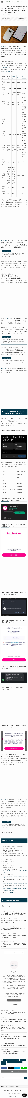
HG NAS (18, 1093)
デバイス (20, 1062)
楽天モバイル (4, 46)
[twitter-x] (13, 1004)
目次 (24, 1095)
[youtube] (17, 1004)
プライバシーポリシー (17, 1092)
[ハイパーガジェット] (14, 2)
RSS (15, 1093)
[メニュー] (2, 1)
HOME (5, 1090)
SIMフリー (4, 1062)
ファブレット (23, 1060)
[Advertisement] (14, 223)
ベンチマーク (21, 1090)
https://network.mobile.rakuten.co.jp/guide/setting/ (15, 883)
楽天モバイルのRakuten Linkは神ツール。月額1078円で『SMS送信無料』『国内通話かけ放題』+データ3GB (13, 255)
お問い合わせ (10, 1093)
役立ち (11, 1092)
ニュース (3, 1063)
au (19, 48)
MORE (14, 952)
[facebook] (11, 1004)
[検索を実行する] (25, 1078)
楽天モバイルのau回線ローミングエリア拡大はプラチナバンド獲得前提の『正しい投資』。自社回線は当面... (14, 825)
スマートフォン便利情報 (12, 1062)
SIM (4, 1060)
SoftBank (5, 67)
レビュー (17, 1090)
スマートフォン (16, 1060)
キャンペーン (4, 1092)
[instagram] (15, 1004)
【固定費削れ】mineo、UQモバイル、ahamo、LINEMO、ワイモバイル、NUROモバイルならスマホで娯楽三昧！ (13, 362)
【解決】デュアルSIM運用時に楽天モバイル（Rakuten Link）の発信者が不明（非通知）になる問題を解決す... (13, 341)
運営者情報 (14, 1000)
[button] (4, 1068)
